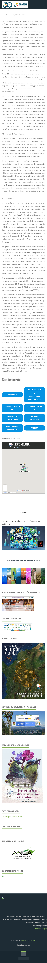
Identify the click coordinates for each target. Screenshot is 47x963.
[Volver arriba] (23, 953)
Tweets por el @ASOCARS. (12, 816)
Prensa (6, 15)
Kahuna (23, 940)
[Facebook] (20, 958)
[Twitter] (27, 958)
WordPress (32, 940)
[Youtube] (23, 958)
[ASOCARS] (15, 5)
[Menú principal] (43, 4)
